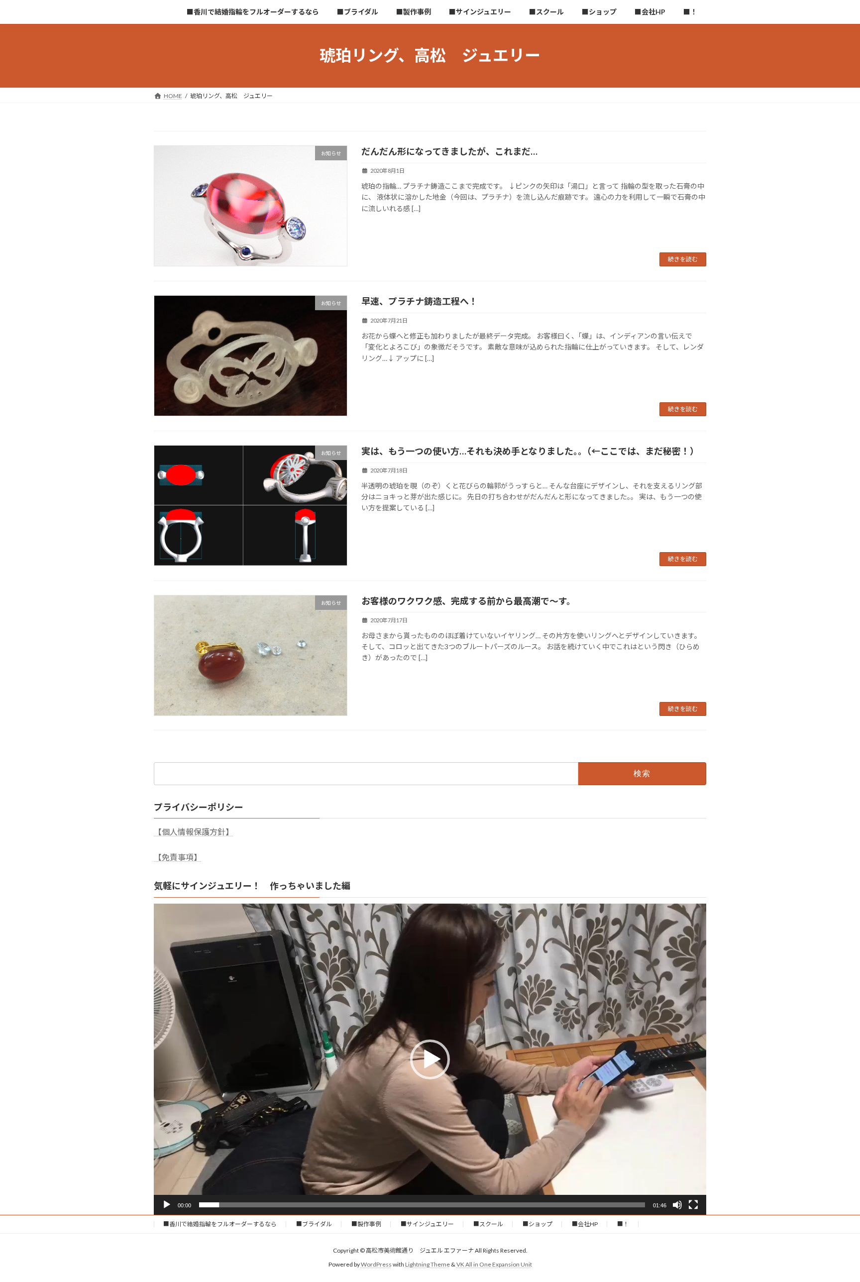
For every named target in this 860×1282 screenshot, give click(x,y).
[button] (430, 1059)
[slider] (422, 1204)
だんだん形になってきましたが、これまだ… (449, 151)
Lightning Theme (427, 1264)
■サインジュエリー (427, 1224)
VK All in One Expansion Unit (494, 1264)
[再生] (167, 1205)
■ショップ (537, 1224)
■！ (623, 1224)
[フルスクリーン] (693, 1205)
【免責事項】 (178, 857)
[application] (430, 1059)
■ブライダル (314, 1224)
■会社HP (585, 1224)
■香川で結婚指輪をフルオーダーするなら (220, 1224)
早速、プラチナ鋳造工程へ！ (419, 301)
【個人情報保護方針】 (193, 831)
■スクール (488, 1224)
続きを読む (683, 259)
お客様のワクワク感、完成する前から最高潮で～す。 (468, 600)
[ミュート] (677, 1205)
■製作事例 (366, 1224)
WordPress (376, 1264)
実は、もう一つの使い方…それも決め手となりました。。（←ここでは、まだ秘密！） (530, 451)
